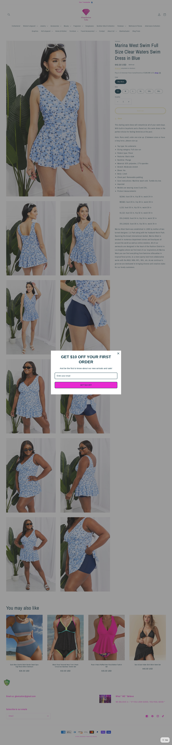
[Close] (118, 353)
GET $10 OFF (86, 385)
